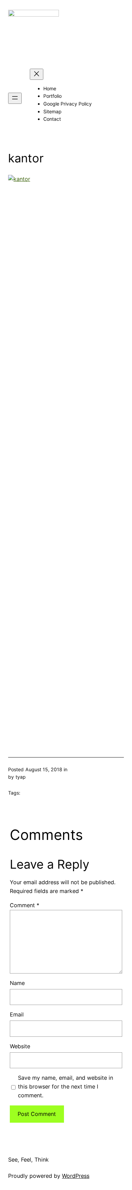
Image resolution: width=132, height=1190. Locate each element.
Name (17, 983)
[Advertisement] (66, 457)
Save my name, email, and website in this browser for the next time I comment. (65, 1086)
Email (17, 1014)
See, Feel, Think (28, 1159)
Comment (24, 905)
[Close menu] (36, 74)
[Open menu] (15, 98)
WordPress (75, 1175)
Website (20, 1046)
